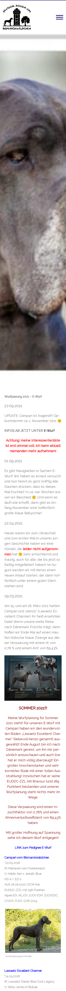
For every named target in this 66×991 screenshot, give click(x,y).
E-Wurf (49, 430)
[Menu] (59, 17)
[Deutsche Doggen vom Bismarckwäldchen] (17, 28)
